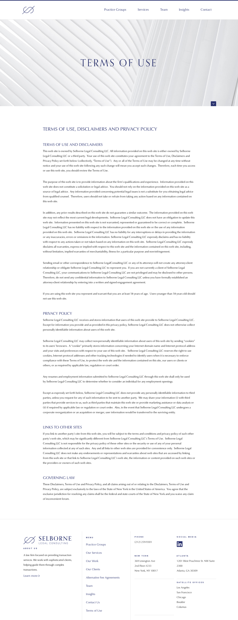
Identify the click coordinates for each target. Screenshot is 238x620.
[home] (28, 10)
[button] (143, 10)
